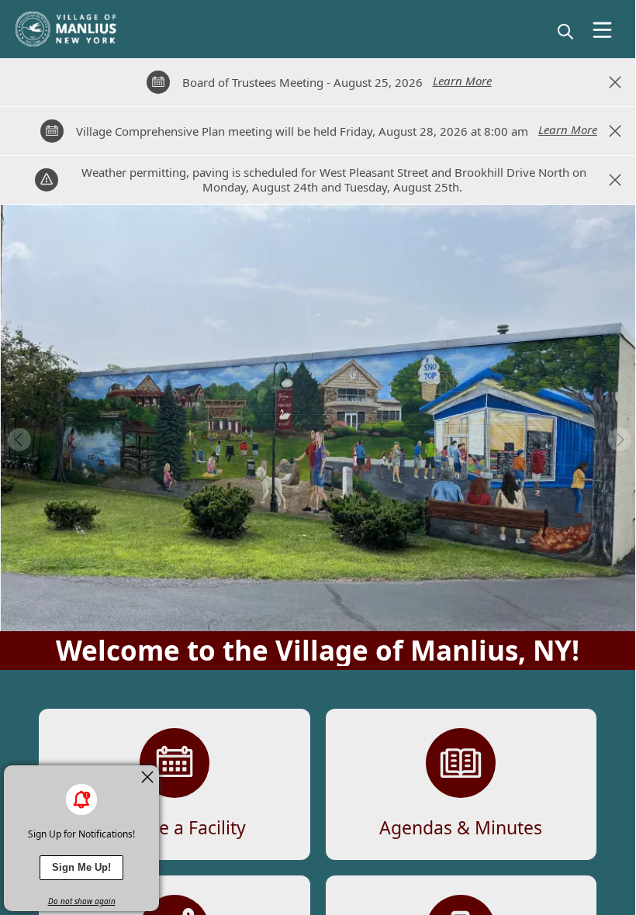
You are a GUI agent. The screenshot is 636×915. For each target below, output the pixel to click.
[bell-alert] (81, 799)
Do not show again (82, 901)
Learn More (462, 80)
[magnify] (565, 31)
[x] (147, 777)
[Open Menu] (602, 29)
